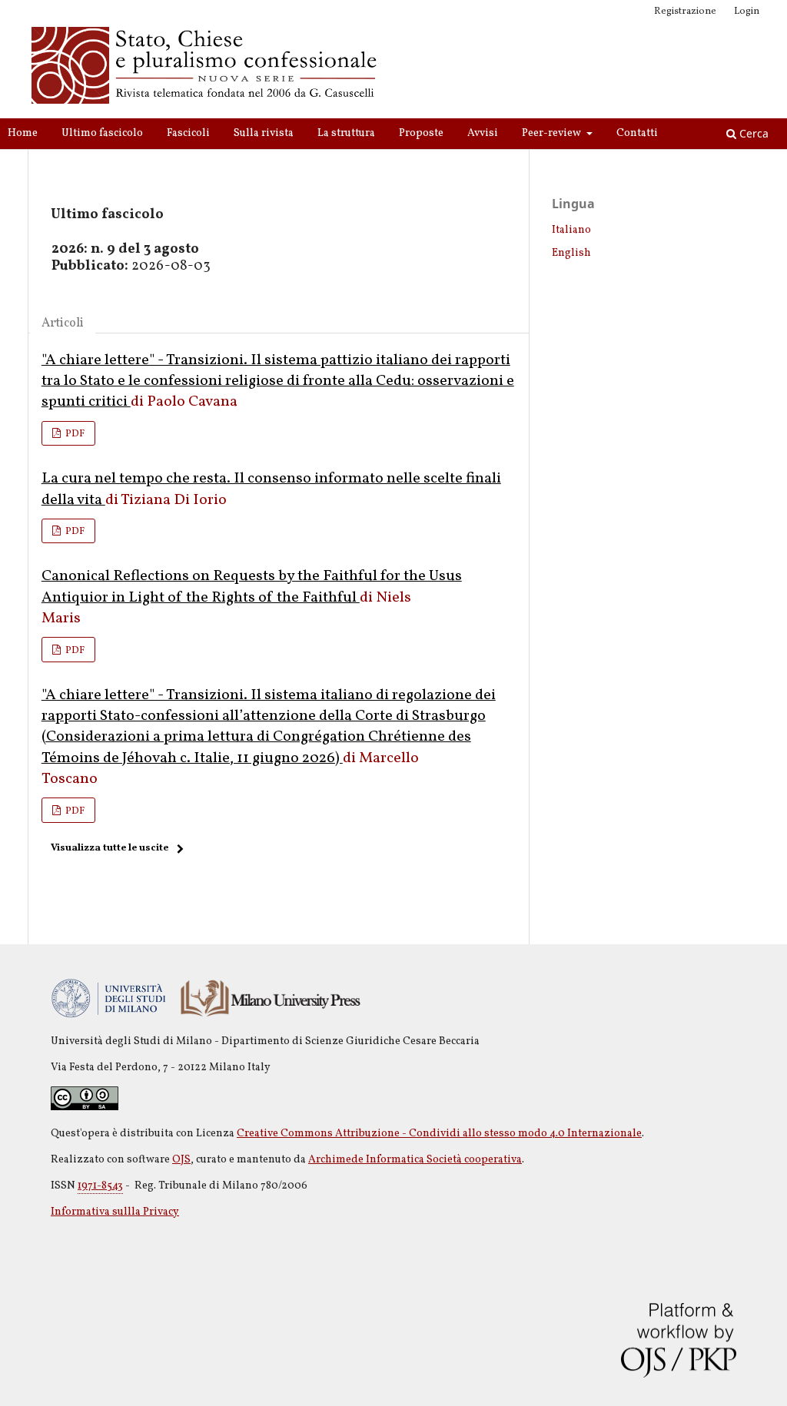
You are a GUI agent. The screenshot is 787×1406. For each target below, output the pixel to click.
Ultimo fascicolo (102, 133)
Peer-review (552, 133)
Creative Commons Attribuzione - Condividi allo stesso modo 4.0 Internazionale (439, 1133)
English (571, 253)
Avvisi (482, 133)
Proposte (421, 133)
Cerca (752, 133)
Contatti (637, 133)
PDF (74, 434)
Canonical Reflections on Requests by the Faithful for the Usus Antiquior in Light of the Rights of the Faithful (252, 586)
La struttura (346, 133)
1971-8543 (100, 1186)
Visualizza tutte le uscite (109, 848)
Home (23, 133)
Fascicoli (188, 133)
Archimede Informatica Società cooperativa (415, 1159)
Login (746, 11)
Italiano (571, 230)
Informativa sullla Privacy (115, 1212)
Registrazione (685, 11)
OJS (181, 1159)
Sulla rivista (264, 133)
